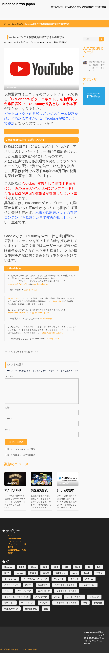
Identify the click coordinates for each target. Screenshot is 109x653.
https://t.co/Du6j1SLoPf (18, 313)
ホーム (54, 7)
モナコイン (9, 602)
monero (19, 573)
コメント (9, 376)
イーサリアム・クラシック (35, 579)
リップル (44, 602)
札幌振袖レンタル (18, 649)
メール (8, 418)
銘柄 (10, 553)
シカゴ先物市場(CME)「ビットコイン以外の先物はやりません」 (67, 490)
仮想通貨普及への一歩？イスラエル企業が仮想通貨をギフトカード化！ (41, 490)
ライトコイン (27, 602)
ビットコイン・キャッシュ (16, 597)
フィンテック (14, 541)
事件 (56, 42)
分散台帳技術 (31, 608)
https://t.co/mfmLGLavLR (53, 333)
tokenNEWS (17, 24)
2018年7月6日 (30, 290)
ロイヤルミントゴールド (65, 602)
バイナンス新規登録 (83, 7)
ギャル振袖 (32, 649)
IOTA (6, 573)
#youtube (57, 301)
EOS (56, 567)
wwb (74, 573)
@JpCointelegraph (40, 284)
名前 (7, 407)
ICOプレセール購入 (65, 7)
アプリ (99, 573)
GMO (77, 567)
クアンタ (74, 579)
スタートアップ (11, 585)
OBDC (33, 573)
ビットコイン (44, 591)
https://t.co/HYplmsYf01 (18, 284)
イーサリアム (10, 579)
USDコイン (60, 573)
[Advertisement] (94, 147)
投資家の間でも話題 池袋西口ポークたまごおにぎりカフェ (97, 66)
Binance (8, 567)
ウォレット (59, 579)
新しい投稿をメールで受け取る (21, 455)
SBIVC (46, 573)
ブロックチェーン (17, 544)
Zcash (87, 573)
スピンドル (43, 585)
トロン (7, 591)
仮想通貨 (63, 42)
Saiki (10, 42)
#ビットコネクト (15, 298)
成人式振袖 (5, 649)
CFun (33, 567)
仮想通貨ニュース (17, 550)
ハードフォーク (24, 591)
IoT (98, 567)
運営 (104, 7)
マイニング (94, 597)
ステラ (28, 585)
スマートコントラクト (65, 585)
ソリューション (88, 585)
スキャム (89, 579)
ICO (10, 536)
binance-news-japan (18, 4)
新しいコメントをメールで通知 (21, 449)
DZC (45, 567)
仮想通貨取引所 (11, 608)
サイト (8, 429)
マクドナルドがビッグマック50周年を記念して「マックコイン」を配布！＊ (15, 490)
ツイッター (97, 7)
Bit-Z (21, 567)
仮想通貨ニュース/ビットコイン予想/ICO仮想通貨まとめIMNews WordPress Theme (94, 638)
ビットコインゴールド (66, 591)
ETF (66, 567)
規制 (46, 608)
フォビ (57, 597)
